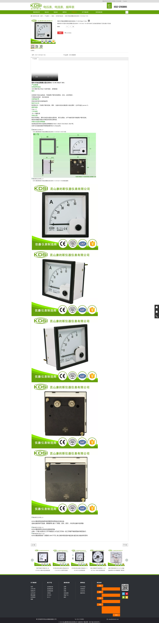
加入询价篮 (68, 32)
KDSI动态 (82, 586)
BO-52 (48, 597)
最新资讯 (82, 593)
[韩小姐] (157, 311)
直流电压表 (50, 588)
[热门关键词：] (126, 12)
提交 (116, 615)
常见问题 (118, 1)
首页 (32, 586)
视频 (104, 1)
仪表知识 (82, 588)
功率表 (49, 593)
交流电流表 (50, 590)
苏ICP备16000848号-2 (94, 622)
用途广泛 (66, 595)
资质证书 (33, 590)
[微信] (123, 597)
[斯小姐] (157, 307)
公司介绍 (33, 588)
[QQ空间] (126, 597)
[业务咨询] (157, 316)
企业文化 (82, 590)
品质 (65, 588)
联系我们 (113, 1)
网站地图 (33, 595)
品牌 (65, 586)
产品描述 (34, 58)
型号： (33, 55)
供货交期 (66, 593)
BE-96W (49, 595)
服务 (65, 597)
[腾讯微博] (123, 593)
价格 (65, 590)
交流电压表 (50, 586)
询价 (60, 32)
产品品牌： (66, 55)
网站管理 (86, 622)
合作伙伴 (33, 593)
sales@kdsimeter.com (114, 619)
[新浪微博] (126, 593)
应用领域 (33, 597)
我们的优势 (108, 1)
